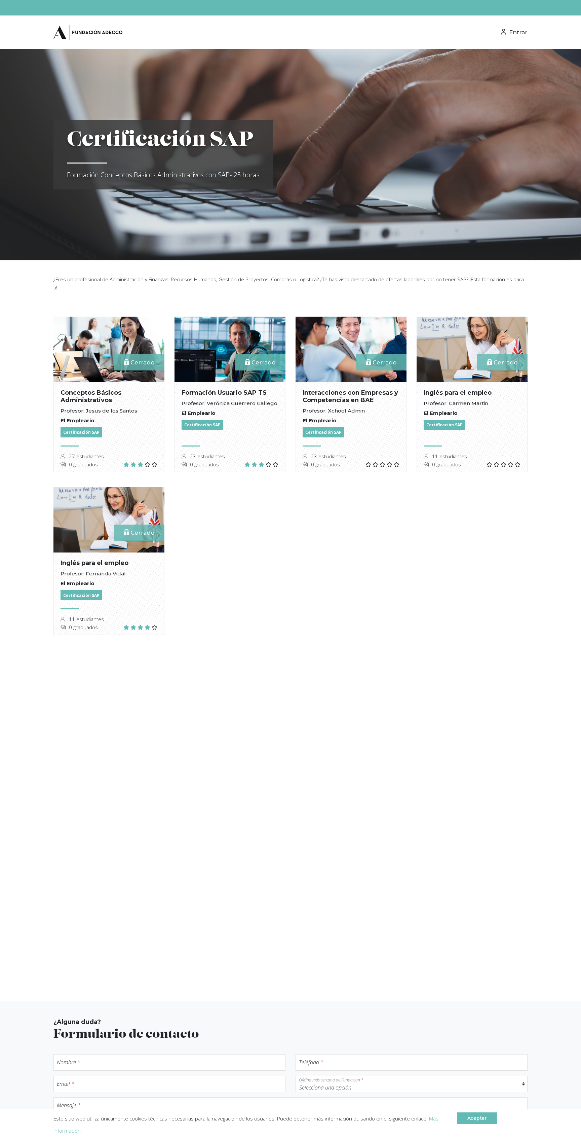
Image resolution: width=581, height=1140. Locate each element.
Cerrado (141, 362)
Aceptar (477, 1118)
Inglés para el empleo (458, 392)
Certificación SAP (81, 432)
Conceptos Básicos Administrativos (91, 396)
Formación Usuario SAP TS (224, 392)
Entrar (517, 32)
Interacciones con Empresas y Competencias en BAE (350, 396)
